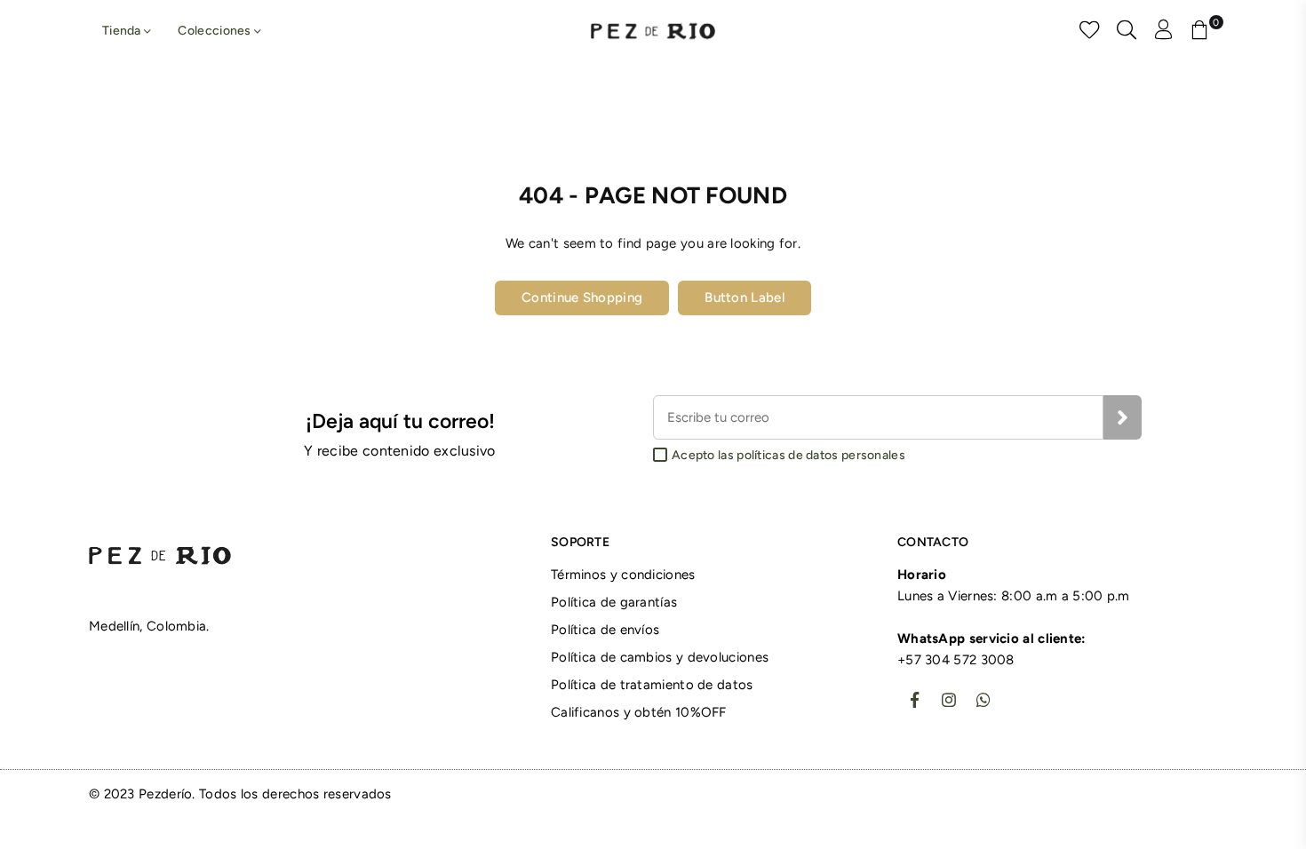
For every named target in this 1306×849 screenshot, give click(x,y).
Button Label (744, 297)
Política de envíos (605, 630)
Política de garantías (614, 602)
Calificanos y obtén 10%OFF (639, 712)
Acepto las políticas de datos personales (788, 455)
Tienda (123, 30)
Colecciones (216, 30)
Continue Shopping (582, 297)
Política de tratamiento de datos (652, 685)
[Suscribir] (1122, 417)
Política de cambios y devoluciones (659, 657)
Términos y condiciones (623, 575)
